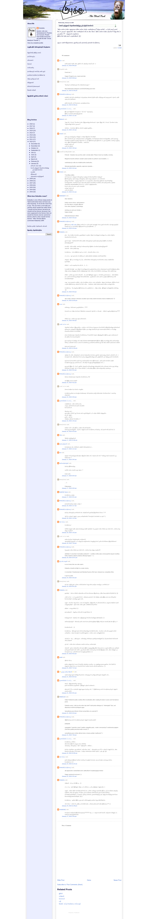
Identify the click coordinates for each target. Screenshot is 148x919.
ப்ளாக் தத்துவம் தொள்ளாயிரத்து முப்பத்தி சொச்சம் (76, 26)
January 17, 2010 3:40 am (69, 459)
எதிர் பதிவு (74, 224)
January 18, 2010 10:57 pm (69, 557)
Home (89, 880)
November (34, 146)
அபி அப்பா (62, 522)
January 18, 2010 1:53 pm (69, 532)
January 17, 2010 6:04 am (69, 475)
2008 (31, 180)
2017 (31, 126)
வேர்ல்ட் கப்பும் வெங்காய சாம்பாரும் (70, 904)
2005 (31, 187)
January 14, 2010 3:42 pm (69, 168)
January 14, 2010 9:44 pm (69, 291)
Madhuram (63, 696)
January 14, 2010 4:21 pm (69, 192)
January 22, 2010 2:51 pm (69, 776)
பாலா (61, 304)
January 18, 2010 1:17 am (69, 505)
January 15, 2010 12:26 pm (69, 348)
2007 (31, 183)
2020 (31, 124)
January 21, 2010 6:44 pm (69, 713)
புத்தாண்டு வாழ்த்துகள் (37, 176)
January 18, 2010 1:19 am (69, 518)
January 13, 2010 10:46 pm (69, 105)
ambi (61, 657)
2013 (31, 135)
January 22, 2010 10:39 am (69, 753)
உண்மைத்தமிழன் (64, 463)
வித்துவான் (30, 82)
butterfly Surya (64, 492)
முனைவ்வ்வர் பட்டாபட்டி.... (66, 108)
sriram (61, 133)
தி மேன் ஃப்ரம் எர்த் (36, 165)
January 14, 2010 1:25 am (69, 130)
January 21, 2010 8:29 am (69, 676)
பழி (60, 901)
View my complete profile (35, 43)
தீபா (61, 60)
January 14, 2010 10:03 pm (69, 300)
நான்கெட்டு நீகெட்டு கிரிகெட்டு (36, 75)
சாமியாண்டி (30, 67)
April (32, 157)
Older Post (60, 880)
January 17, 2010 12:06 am (69, 440)
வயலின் (33, 172)
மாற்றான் (61, 896)
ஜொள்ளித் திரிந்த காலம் (34, 52)
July (32, 152)
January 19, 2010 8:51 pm (69, 586)
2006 (31, 185)
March (33, 159)
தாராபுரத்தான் (63, 444)
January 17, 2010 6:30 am (69, 488)
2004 (31, 189)
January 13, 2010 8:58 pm (69, 78)
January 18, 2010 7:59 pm (69, 543)
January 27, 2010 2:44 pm (69, 816)
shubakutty (63, 809)
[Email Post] (119, 45)
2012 (31, 137)
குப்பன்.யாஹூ (63, 561)
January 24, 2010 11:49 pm (69, 805)
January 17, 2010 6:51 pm (69, 497)
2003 (31, 191)
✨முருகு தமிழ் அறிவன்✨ (67, 671)
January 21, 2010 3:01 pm (69, 693)
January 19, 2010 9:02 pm (69, 653)
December (34, 143)
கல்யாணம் (30, 60)
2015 (31, 130)
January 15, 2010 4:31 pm (69, 370)
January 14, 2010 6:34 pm (69, 228)
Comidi (119, 47)
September (34, 150)
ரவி (60, 452)
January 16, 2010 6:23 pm (69, 431)
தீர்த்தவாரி (34, 174)
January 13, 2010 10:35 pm (69, 90)
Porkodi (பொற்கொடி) (65, 94)
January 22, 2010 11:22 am (69, 763)
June (33, 154)
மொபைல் (62, 899)
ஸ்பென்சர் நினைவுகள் (33, 86)
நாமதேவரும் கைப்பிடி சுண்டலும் (36, 71)
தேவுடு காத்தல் (31, 90)
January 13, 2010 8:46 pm (69, 65)
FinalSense (76, 912)
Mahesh (62, 119)
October (33, 148)
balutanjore (63, 195)
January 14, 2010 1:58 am (69, 148)
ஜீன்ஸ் (61, 893)
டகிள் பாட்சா (63, 324)
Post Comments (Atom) (74, 884)
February (34, 161)
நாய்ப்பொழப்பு (31, 56)
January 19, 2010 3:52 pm (69, 577)
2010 (31, 141)
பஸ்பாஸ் (44, 226)
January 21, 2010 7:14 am (69, 668)
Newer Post (117, 880)
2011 (31, 139)
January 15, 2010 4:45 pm (69, 397)
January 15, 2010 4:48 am (69, 320)
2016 (31, 128)
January (34, 163)
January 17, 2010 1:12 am (69, 449)
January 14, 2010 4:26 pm (69, 217)
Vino (61, 435)
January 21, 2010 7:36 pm (69, 735)
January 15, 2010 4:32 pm (69, 382)
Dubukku (62, 232)
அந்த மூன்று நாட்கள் (33, 79)
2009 (31, 178)
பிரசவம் (29, 64)
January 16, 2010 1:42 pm (69, 421)
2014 (31, 132)
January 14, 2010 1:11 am (69, 115)
